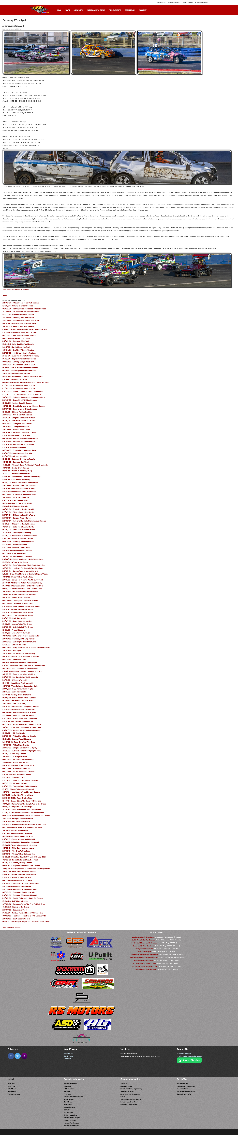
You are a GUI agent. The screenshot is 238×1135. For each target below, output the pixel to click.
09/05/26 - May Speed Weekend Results (18, 335)
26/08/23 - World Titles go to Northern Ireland (21, 606)
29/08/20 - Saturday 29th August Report (19, 895)
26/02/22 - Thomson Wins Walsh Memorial (19, 786)
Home (59, 10)
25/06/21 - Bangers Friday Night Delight (18, 839)
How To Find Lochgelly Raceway (131, 1089)
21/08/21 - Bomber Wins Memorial (16, 821)
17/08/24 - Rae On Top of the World (17, 503)
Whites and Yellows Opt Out (186, 1091)
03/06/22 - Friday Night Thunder (16, 745)
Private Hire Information (128, 1102)
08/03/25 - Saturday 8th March (15, 462)
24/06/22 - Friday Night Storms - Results (19, 736)
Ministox (67, 1091)
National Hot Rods (70, 1083)
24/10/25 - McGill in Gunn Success (16, 374)
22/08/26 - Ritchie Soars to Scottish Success (20, 303)
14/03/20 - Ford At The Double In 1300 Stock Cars (22, 913)
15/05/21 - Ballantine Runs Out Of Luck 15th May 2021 (24, 857)
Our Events (78, 10)
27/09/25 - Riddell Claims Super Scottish (18, 385)
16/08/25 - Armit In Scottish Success (17, 403)
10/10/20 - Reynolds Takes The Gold (16, 877)
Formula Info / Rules (96, 10)
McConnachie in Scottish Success (144, 963)
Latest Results (12, 1091)
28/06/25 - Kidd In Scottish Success (17, 415)
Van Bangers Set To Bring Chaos (143, 937)
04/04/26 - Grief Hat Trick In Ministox (18, 350)
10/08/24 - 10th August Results (15, 506)
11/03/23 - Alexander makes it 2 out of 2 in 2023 (21, 671)
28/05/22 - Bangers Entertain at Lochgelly (19, 748)
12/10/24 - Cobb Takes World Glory (16, 480)
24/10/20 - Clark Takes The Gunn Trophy (19, 872)
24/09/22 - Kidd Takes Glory (14, 704)
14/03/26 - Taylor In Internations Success (19, 359)
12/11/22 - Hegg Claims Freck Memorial (17, 683)
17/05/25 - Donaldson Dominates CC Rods (19, 432)
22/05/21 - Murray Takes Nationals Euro (18, 854)
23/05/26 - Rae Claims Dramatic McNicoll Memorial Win (24, 329)
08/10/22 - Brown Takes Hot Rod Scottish (19, 698)
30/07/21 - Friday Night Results (15, 830)
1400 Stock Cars (69, 1089)
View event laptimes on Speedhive (15, 289)
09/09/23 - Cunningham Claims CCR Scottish (20, 601)
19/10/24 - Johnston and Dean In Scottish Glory (21, 477)
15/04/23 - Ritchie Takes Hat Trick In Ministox (20, 656)
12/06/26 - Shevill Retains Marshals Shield (19, 323)
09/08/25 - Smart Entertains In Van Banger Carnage (23, 406)
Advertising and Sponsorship (130, 1094)
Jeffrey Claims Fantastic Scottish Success (143, 957)
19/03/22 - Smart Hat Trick (13, 777)
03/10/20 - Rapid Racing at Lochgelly (17, 880)
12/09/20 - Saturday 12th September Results (20, 889)
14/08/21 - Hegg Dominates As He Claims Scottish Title (24, 824)
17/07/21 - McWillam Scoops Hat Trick (17, 836)
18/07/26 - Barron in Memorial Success (18, 315)
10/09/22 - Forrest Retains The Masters (18, 709)
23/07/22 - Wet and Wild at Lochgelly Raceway (21, 730)
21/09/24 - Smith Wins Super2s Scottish (18, 488)
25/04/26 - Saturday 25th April (15, 341)
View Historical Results (11, 928)
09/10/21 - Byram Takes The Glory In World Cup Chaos (24, 804)
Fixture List (11, 1086)
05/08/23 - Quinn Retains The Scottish (18, 615)
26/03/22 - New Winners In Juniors (16, 774)
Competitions (188, 2)
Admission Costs (126, 1086)
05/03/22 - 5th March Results (14, 783)
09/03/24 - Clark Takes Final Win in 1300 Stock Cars (23, 565)
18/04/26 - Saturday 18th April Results (18, 344)
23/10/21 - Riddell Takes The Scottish (17, 798)
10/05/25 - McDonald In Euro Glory (16, 435)
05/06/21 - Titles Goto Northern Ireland (18, 848)
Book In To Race (182, 1089)
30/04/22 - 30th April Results (14, 757)
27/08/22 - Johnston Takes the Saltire (18, 715)
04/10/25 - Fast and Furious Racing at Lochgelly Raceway (25, 382)
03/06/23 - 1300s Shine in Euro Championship (21, 636)
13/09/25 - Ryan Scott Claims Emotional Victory (21, 394)
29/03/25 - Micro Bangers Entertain (17, 453)
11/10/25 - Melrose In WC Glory (14, 379)
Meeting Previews (14, 1094)
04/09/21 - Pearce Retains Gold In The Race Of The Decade (26, 816)
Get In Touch (130, 10)
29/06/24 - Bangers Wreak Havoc (16, 518)
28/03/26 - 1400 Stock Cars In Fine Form (19, 353)
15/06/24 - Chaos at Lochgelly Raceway (18, 524)
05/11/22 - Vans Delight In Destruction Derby (20, 686)
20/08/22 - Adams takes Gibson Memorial (19, 718)
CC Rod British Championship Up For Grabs (143, 954)
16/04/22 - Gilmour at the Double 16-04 (18, 765)
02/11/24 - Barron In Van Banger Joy (17, 471)
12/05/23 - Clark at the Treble (14, 645)
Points (122, 1097)
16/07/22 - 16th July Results (13, 733)
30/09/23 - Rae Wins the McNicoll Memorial (20, 592)
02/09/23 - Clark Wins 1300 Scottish (17, 603)
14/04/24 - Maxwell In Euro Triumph (17, 550)
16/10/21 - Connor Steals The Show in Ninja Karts (21, 801)
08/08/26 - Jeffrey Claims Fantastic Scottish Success (24, 309)
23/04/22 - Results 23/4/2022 (15, 762)
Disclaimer (67, 1059)
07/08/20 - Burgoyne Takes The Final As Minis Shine (23, 904)
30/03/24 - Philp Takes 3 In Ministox (17, 556)
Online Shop (161, 2)
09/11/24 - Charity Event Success (15, 468)
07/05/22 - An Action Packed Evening (17, 760)
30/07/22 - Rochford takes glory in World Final (21, 727)
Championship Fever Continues (143, 946)
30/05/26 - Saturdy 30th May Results (18, 326)
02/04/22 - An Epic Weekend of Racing (18, 771)
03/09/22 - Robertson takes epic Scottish (19, 712)
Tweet (5, 295)
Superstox (67, 1086)
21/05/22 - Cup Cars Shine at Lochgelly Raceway (22, 751)
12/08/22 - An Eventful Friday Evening (17, 721)
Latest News (12, 1089)
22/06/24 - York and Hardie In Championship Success (24, 521)
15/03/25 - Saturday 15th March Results (18, 459)
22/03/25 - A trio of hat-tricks (14, 456)
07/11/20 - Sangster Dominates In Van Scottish (21, 866)
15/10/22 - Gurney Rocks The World (16, 695)
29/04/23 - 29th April (11, 651)
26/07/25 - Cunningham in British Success (19, 409)
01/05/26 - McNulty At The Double (16, 338)
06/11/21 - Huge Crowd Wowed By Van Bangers (21, 792)
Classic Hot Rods (69, 1120)
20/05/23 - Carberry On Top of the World (19, 642)
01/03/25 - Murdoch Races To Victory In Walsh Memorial (25, 465)
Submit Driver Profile (184, 1094)
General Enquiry (182, 1083)
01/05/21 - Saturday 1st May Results (17, 863)
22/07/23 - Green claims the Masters (17, 621)
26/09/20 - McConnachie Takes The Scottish (20, 883)
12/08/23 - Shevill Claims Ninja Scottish (18, 612)
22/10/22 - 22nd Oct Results (14, 692)
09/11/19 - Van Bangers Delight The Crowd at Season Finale (25, 922)
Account (142, 10)
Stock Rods (68, 1102)
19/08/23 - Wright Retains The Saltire (17, 609)
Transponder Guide (127, 1091)
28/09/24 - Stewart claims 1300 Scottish (19, 485)
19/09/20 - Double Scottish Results (16, 886)
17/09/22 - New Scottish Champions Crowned (20, 707)
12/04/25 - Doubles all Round (14, 447)
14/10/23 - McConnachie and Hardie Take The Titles (22, 586)
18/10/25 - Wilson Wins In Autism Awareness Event (22, 376)
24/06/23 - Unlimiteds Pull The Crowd (17, 627)
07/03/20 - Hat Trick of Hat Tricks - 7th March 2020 (24, 916)
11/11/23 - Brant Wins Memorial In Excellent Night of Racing (25, 574)
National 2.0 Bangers (71, 1125)
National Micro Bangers (72, 1118)
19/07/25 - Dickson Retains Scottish (17, 412)
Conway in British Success (144, 949)
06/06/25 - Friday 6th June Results (16, 424)
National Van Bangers (71, 1123)
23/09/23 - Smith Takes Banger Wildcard (19, 595)
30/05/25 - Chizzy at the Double (15, 427)
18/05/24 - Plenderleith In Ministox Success (19, 536)
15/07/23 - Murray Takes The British (17, 624)
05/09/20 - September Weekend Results (18, 892)
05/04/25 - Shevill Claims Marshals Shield (19, 450)
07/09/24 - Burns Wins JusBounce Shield (19, 494)
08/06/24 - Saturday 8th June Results (18, 527)
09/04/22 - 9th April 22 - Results (16, 768)
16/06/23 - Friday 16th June (13, 630)
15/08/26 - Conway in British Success (17, 306)
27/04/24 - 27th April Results (14, 544)
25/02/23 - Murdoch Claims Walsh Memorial (20, 677)
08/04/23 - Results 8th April (14, 659)
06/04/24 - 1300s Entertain (14, 553)
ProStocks (67, 1094)
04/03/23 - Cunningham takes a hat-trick (19, 674)
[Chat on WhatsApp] (189, 1062)
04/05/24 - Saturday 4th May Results (18, 542)
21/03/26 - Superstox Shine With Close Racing (20, 356)
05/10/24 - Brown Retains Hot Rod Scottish (20, 483)
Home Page (11, 1083)
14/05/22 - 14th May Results (14, 754)
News (67, 10)
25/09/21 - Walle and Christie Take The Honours (21, 810)
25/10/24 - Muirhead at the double (16, 474)
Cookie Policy (68, 1056)
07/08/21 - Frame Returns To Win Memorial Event (22, 827)
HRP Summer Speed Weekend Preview (144, 966)
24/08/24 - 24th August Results (15, 500)
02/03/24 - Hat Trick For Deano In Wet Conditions (22, 568)
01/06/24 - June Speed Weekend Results (18, 530)
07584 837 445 (202, 2)
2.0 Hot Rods (68, 1112)
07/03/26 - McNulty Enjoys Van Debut (18, 362)
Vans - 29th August (144, 952)
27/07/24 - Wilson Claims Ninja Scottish (18, 512)
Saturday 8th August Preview (143, 960)
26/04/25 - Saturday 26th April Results (18, 441)
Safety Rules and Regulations (130, 1099)
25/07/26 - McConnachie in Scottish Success (20, 312)
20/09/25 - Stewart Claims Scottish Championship (22, 391)
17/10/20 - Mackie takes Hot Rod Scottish (19, 875)
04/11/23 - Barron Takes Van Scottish (17, 577)
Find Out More (115, 10)
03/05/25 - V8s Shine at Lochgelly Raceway (20, 438)
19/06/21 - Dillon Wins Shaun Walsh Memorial (20, 842)
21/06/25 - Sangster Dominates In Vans (18, 418)
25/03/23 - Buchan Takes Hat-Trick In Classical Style (23, 665)
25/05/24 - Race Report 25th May (16, 533)
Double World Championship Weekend (144, 943)
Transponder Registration (186, 1086)
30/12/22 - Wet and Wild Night (14, 680)
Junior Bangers (69, 1099)
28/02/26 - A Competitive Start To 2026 (18, 365)
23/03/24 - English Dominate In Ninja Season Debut (23, 559)
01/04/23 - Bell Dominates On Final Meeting (19, 662)
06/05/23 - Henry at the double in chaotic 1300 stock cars (26, 648)
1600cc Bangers (69, 1107)
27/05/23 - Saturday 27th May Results (18, 639)
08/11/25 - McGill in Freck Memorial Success (20, 368)
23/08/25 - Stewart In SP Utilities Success (19, 400)
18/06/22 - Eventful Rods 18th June (16, 739)
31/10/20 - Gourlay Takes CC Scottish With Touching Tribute (26, 869)
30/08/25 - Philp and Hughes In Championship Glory (23, 397)
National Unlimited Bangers (73, 1097)
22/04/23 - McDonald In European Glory (18, 654)
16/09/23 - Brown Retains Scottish (16, 598)
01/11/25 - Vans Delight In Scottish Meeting (19, 371)
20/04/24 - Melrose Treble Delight (16, 547)
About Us (123, 1083)
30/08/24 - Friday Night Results (15, 497)
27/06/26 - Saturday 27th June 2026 (18, 318)
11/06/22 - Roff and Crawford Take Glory (18, 742)
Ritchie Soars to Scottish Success (143, 940)
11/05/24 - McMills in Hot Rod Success (17, 539)
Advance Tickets (174, 2)
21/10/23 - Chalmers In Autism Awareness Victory (22, 583)
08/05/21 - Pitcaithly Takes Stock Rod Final (20, 860)
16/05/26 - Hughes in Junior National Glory (19, 332)
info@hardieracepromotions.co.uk (190, 1056)
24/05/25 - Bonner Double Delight (16, 429)
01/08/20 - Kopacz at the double (15, 907)
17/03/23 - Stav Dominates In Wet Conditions (20, 668)
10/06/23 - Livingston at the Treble (16, 633)
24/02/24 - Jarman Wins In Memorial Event (20, 571)
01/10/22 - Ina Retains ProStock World (17, 701)
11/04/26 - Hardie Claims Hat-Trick (16, 347)
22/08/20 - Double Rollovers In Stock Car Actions (22, 898)
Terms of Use (68, 1053)
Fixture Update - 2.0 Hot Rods (145, 969)
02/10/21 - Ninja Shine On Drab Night (17, 807)
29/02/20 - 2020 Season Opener (16, 919)
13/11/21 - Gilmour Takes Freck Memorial (18, 789)
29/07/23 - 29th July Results (14, 618)
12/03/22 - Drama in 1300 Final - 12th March (20, 780)
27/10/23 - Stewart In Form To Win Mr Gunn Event (22, 580)
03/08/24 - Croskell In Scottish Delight (18, 509)
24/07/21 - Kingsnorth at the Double (17, 833)
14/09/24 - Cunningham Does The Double (19, 491)
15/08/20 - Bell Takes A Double (15, 901)
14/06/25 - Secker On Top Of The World (18, 421)
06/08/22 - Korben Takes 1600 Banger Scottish (21, 724)
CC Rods (67, 1110)
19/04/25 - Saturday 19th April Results (18, 444)
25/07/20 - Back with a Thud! (14, 910)
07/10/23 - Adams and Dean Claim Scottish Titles (22, 589)
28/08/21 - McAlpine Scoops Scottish (17, 819)
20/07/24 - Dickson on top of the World (18, 515)
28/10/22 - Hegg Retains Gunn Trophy (17, 689)
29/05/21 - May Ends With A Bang (16, 851)
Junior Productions (70, 1115)
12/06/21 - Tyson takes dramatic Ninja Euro (19, 845)
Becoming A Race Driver (128, 1104)
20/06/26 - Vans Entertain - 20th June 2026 (20, 321)
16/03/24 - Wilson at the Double (15, 562)
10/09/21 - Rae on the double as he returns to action (23, 813)
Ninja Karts (68, 1104)
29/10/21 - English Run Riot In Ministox (17, 795)
